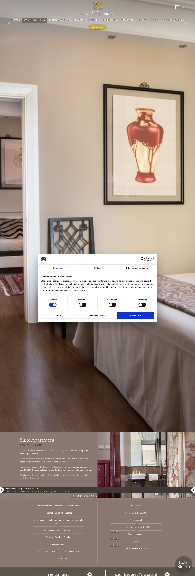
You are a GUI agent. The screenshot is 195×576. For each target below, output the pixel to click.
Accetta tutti (135, 315)
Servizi (143, 20)
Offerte (93, 20)
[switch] (82, 305)
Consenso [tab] (57, 268)
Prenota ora (97, 27)
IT (177, 7)
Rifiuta (59, 315)
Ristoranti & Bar (60, 20)
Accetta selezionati (97, 315)
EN (183, 7)
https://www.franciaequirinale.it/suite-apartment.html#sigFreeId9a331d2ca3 (34, 491)
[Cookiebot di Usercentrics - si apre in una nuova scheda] (142, 259)
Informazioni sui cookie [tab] (137, 268)
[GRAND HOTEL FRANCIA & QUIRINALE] (97, 4)
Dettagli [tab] (97, 268)
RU (188, 7)
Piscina (79, 20)
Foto (154, 20)
